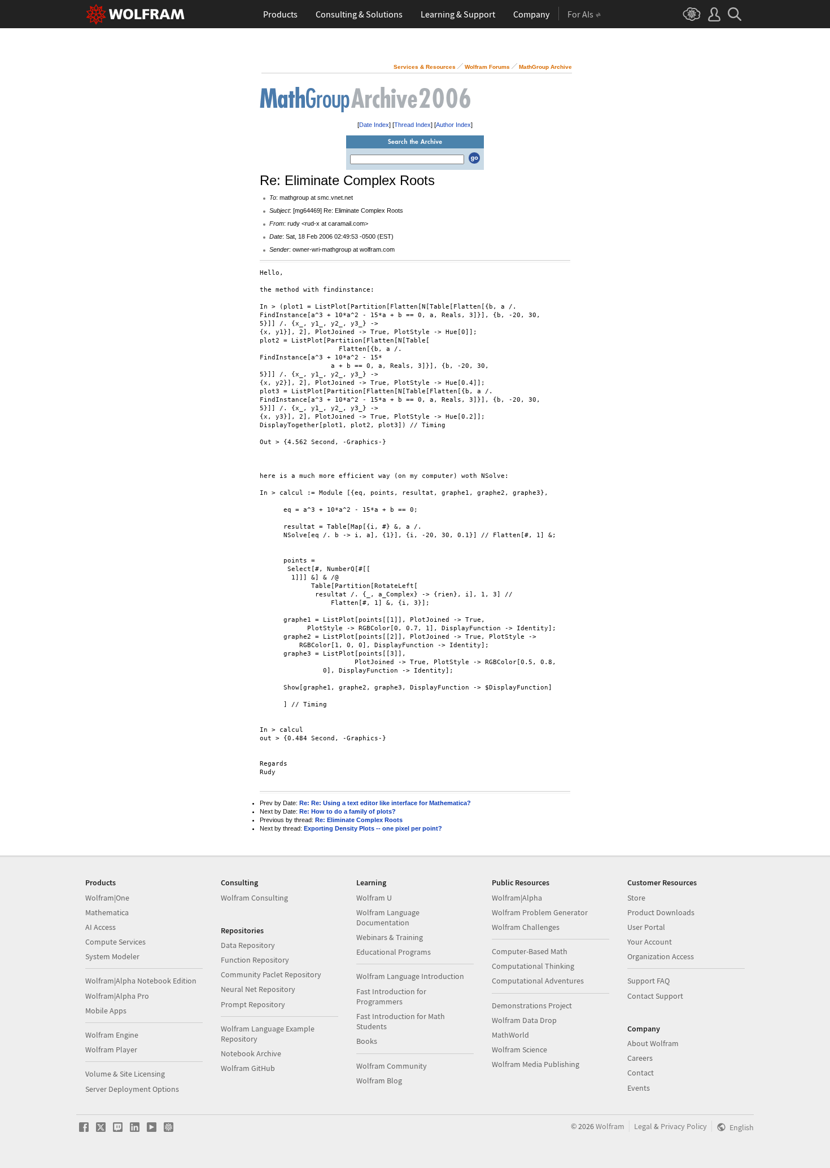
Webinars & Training (389, 937)
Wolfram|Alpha (517, 898)
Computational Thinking (533, 966)
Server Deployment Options (132, 1089)
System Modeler (112, 956)
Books (366, 1041)
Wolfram (610, 1126)
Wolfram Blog (379, 1080)
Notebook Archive (251, 1053)
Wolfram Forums (487, 67)
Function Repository (255, 960)
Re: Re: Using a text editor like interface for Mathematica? (385, 803)
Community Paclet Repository (271, 974)
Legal (643, 1126)
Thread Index (412, 124)
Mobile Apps (105, 1010)
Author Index (453, 124)
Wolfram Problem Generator (540, 912)
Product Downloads (660, 912)
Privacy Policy (684, 1126)
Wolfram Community (391, 1066)
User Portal (646, 927)
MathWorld (510, 1035)
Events (638, 1088)
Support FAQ (648, 981)
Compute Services (115, 942)
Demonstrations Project (532, 1005)
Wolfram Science (519, 1049)
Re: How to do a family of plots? (347, 811)
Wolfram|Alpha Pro (117, 996)
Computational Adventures (538, 981)
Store (636, 898)
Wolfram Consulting (254, 898)
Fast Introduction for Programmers (391, 996)
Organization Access (660, 956)
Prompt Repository (253, 1004)
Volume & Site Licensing (125, 1074)
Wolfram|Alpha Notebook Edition (140, 981)
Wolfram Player (111, 1049)
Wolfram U (374, 898)
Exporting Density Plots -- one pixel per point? (373, 828)
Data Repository (248, 945)
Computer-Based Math (529, 951)
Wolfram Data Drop (524, 1020)
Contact (640, 1073)
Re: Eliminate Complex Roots (359, 819)
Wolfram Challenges (526, 927)
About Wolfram (653, 1043)
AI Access (100, 927)
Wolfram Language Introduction (410, 976)
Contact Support (655, 996)
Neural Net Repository (258, 989)
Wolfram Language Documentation (388, 917)
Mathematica (107, 912)
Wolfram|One (107, 898)
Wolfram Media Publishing (535, 1064)
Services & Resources (425, 67)
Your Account (649, 942)
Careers (640, 1058)
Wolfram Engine (111, 1035)
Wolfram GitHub (248, 1068)
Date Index (374, 124)
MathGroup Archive (545, 67)
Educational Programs (393, 952)
